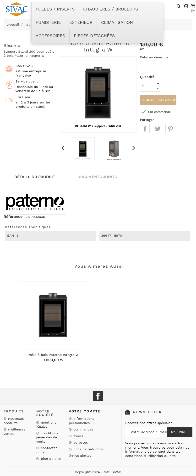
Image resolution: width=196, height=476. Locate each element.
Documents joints (97, 176)
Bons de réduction (88, 449)
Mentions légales (46, 424)
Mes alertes (81, 455)
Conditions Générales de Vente (47, 437)
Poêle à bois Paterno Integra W (53, 355)
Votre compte (84, 411)
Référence (13, 217)
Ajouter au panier (158, 100)
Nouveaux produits (14, 421)
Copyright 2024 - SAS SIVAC (98, 472)
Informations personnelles (81, 421)
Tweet (157, 128)
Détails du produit (34, 176)
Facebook (98, 396)
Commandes (82, 429)
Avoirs (77, 436)
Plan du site (50, 459)
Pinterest (170, 128)
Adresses (80, 442)
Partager (144, 128)
